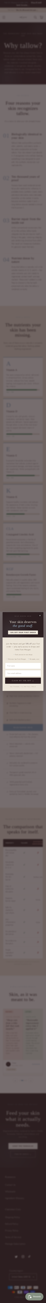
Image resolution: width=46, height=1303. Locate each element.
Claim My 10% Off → (23, 681)
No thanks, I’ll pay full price (23, 687)
